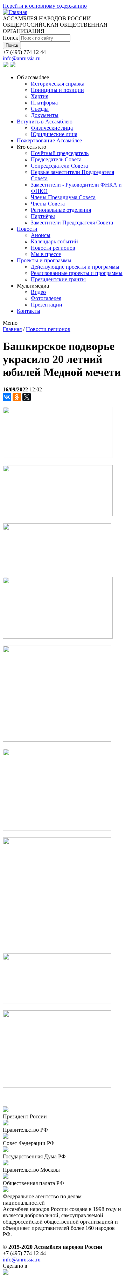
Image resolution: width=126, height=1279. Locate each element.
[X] (26, 397)
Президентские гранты (58, 279)
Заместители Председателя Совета (72, 222)
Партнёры (43, 216)
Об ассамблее (33, 77)
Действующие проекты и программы (75, 267)
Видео (38, 292)
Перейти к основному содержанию (45, 6)
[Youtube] (12, 65)
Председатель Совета (56, 159)
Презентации (46, 305)
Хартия (39, 96)
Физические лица (52, 128)
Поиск (11, 38)
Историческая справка (57, 84)
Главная (12, 329)
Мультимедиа (33, 286)
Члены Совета (48, 204)
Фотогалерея (46, 298)
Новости (27, 229)
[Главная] (15, 12)
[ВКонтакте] (7, 397)
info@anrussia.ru (22, 58)
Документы (44, 115)
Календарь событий (54, 241)
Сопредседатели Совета (59, 166)
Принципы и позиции (57, 90)
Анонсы (40, 235)
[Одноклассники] (17, 397)
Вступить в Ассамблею (44, 121)
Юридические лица (54, 134)
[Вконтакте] (5, 65)
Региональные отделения (61, 210)
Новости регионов (53, 248)
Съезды (40, 109)
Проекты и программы (44, 260)
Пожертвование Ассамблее (49, 140)
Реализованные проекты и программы (76, 273)
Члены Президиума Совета (63, 197)
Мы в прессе (46, 254)
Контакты (28, 311)
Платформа (44, 103)
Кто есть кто (31, 147)
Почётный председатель (60, 153)
